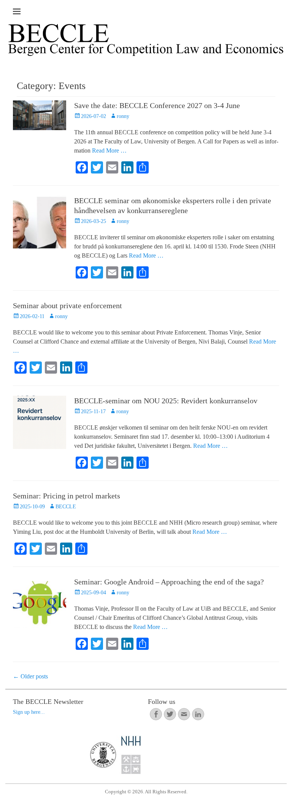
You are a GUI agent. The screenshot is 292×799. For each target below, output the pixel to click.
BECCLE (66, 506)
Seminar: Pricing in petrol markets (66, 496)
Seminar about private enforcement (67, 305)
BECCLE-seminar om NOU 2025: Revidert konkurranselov (165, 400)
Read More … (109, 150)
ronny (123, 116)
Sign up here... (29, 712)
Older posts (30, 676)
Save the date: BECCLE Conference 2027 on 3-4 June (157, 105)
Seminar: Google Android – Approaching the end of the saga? (169, 582)
